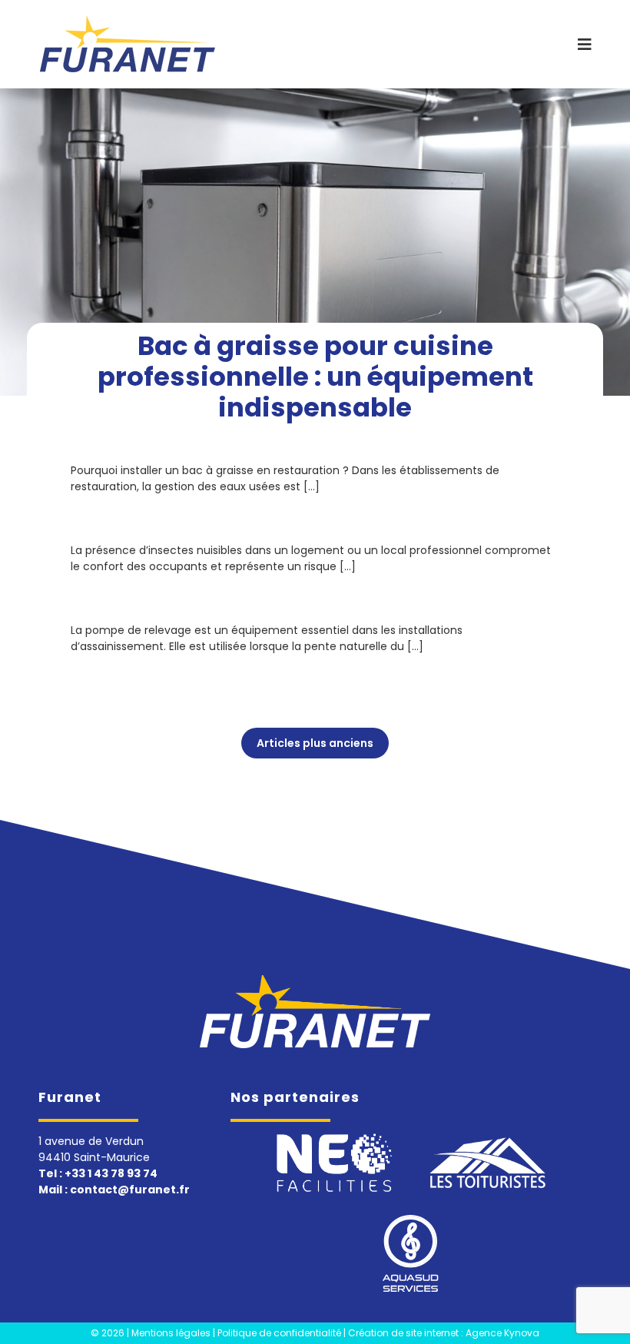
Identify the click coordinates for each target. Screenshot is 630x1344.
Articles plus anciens (315, 743)
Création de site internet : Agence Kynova (443, 1332)
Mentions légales (171, 1332)
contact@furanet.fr (130, 1189)
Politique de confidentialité (279, 1332)
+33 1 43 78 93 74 (111, 1173)
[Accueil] (315, 1011)
